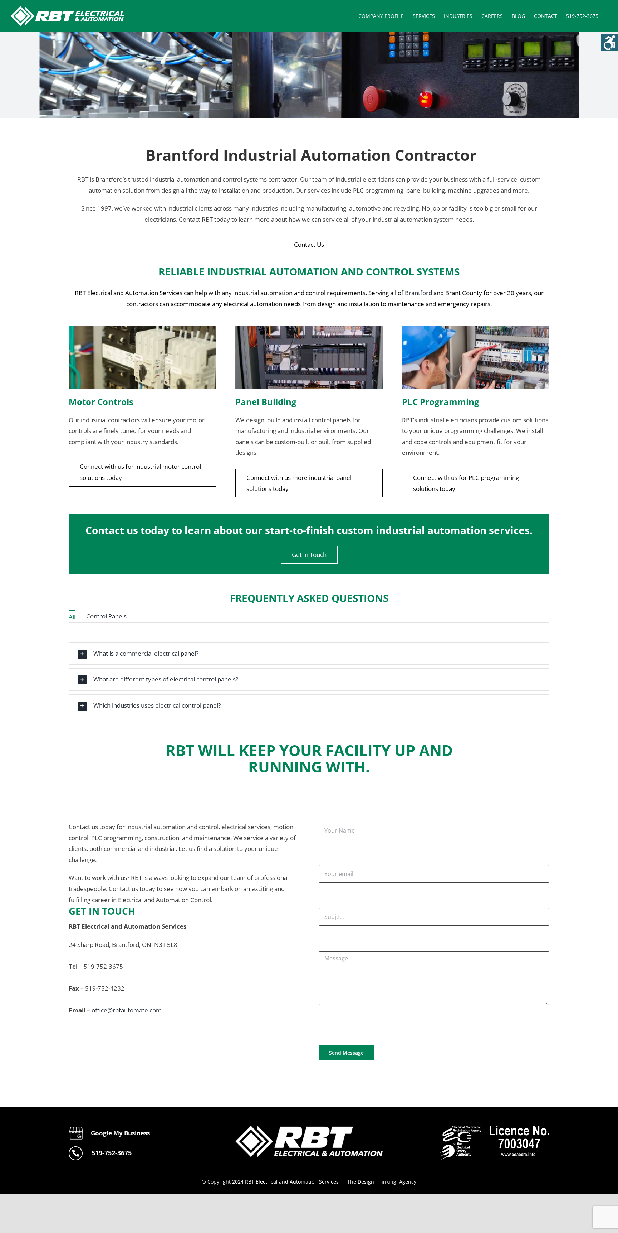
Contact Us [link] (309, 244)
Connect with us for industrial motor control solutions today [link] (140, 472)
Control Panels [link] (106, 616)
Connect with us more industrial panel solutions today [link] (299, 483)
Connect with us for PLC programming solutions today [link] (466, 483)
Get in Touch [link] (309, 554)
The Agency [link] (381, 1181)
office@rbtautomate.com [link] (127, 1010)
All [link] (72, 617)
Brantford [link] (418, 293)
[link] (609, 42)
